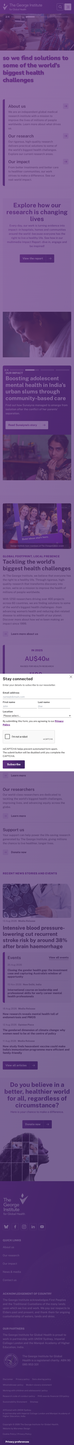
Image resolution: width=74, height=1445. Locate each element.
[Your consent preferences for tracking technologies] (17, 1441)
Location (8, 711)
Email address (11, 692)
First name (9, 702)
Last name (44, 702)
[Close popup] (71, 676)
